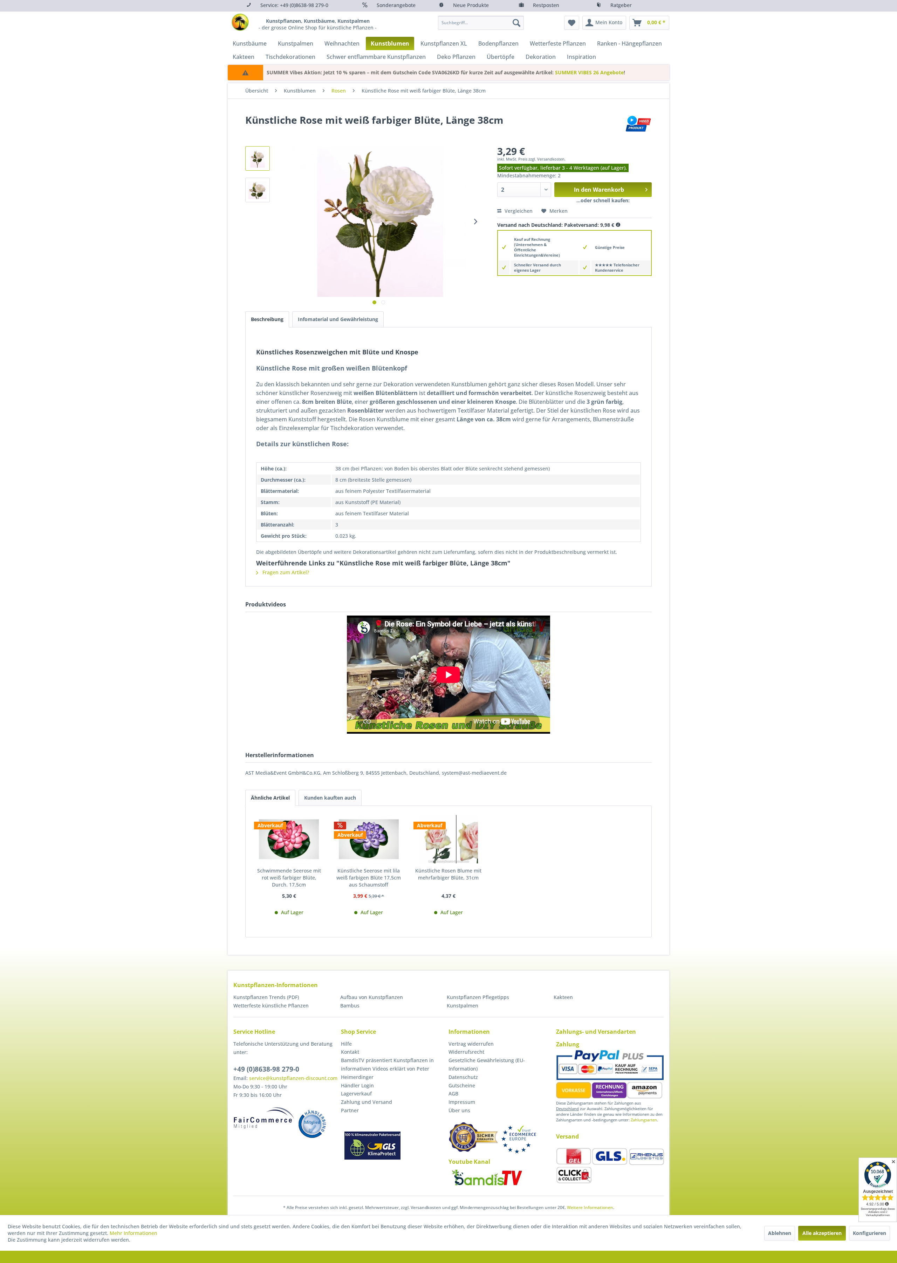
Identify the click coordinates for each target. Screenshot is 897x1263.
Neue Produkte (471, 5)
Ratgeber (621, 5)
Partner (350, 1110)
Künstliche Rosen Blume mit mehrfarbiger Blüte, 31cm (448, 874)
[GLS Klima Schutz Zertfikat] (372, 1145)
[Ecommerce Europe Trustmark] (519, 1139)
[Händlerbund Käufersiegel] (473, 1137)
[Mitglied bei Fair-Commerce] (264, 1117)
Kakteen (563, 997)
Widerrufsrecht (466, 1051)
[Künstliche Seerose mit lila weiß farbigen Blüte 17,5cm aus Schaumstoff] (369, 839)
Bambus (350, 1005)
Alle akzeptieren (822, 1233)
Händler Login (357, 1085)
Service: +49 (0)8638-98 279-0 (294, 5)
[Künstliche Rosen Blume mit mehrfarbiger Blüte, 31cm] (448, 839)
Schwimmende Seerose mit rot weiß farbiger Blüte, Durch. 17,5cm (289, 877)
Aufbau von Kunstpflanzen (371, 997)
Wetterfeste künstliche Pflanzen (271, 1005)
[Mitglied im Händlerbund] (312, 1123)
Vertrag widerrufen (471, 1043)
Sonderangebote (396, 5)
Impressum (461, 1102)
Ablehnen (779, 1233)
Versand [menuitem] (567, 1136)
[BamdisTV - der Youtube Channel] (487, 1177)
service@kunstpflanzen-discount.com (293, 1078)
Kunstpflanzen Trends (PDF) (266, 997)
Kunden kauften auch (330, 797)
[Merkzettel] (571, 23)
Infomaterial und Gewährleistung (338, 319)
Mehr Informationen (133, 1233)
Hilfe (346, 1043)
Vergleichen (518, 211)
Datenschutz (463, 1077)
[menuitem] (481, 23)
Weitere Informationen (590, 1207)
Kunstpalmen (462, 1005)
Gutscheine (461, 1085)
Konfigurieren (869, 1233)
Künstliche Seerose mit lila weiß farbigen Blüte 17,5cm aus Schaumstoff (368, 877)
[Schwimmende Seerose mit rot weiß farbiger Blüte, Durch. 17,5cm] (289, 839)
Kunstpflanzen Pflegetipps (478, 997)
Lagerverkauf (356, 1093)
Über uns (459, 1110)
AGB (453, 1093)
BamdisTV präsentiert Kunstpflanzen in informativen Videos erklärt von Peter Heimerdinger (387, 1068)
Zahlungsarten (644, 1119)
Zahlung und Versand (366, 1102)
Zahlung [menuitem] (567, 1044)
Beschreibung (267, 319)
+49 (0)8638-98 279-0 (266, 1069)
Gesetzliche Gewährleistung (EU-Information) (486, 1064)
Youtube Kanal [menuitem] (469, 1162)
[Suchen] (516, 23)
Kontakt (350, 1051)
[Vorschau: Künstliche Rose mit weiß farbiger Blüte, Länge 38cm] (257, 158)
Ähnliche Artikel (270, 797)
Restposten (546, 5)
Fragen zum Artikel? (285, 572)
